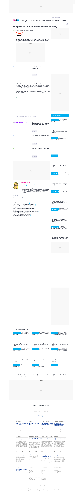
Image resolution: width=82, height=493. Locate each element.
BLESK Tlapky (19, 454)
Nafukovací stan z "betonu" (40, 136)
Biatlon (36, 423)
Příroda (33, 20)
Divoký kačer (24, 454)
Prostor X (18, 469)
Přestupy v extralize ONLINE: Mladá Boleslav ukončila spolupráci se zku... (34, 428)
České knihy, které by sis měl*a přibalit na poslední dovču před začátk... (34, 456)
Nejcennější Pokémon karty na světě (21, 212)
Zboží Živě (30, 470)
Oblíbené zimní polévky (58, 438)
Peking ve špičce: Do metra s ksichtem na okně (23, 207)
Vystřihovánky (55, 20)
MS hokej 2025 (31, 423)
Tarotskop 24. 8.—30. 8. (32, 457)
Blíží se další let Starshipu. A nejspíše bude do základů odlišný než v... (34, 443)
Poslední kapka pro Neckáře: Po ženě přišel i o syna (47, 426)
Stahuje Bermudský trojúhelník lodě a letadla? (23, 208)
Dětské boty (43, 477)
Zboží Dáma (31, 472)
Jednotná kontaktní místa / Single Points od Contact (42, 490)
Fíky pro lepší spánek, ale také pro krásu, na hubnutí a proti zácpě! (46, 428)
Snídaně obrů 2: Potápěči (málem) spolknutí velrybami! (25, 211)
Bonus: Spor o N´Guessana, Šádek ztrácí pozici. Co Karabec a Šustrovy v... (21, 472)
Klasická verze (37, 411)
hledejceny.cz (31, 469)
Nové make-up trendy (49, 424)
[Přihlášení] (67, 23)
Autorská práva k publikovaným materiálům (25, 489)
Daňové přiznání (44, 438)
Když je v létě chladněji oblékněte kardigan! (59, 429)
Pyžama (42, 473)
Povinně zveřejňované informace (55, 490)
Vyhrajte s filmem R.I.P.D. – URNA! (20, 209)
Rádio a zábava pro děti (57, 471)
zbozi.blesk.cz (31, 473)
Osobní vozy (31, 471)
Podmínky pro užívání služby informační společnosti (40, 489)
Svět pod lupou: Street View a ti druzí (21, 215)
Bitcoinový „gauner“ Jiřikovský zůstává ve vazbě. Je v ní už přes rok (22, 426)
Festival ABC (60, 455)
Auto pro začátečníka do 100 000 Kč (34, 477)
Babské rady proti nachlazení (46, 455)
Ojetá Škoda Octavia (32, 479)
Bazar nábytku (43, 479)
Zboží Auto (30, 478)
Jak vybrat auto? (31, 480)
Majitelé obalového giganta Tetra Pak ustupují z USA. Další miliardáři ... (46, 442)
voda (19, 197)
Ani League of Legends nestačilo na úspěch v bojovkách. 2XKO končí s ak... (59, 457)
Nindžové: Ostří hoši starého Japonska (21, 214)
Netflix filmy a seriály (20, 455)
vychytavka (15, 197)
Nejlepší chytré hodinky (33, 438)
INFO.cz (20, 424)
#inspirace (31, 454)
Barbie (42, 471)
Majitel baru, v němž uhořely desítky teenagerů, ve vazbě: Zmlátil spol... (21, 428)
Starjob (55, 469)
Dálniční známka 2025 (22, 439)
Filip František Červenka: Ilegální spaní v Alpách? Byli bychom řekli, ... (22, 459)
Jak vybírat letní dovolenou (58, 425)
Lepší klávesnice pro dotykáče (38, 67)
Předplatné (41, 405)
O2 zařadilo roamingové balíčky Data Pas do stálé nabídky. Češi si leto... (34, 447)
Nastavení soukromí (25, 490)
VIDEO (22, 20)
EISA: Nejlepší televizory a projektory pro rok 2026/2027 (34, 445)
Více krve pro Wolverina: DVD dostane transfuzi (24, 205)
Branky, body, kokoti (23, 469)
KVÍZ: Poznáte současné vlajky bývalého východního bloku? (21, 457)
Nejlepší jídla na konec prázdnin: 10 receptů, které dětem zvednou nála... (59, 444)
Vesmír (43, 20)
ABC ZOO (26, 21)
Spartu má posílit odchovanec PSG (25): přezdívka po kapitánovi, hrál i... (34, 430)
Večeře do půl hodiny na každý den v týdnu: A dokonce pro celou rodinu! (59, 442)
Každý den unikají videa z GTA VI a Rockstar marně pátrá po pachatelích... (59, 461)
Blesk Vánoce (18, 423)
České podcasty (56, 470)
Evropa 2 (55, 473)
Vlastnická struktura (31, 490)
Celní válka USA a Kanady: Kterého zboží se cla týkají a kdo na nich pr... (46, 446)
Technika (38, 20)
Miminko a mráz (61, 424)
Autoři (34, 405)
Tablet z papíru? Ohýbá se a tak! (40, 149)
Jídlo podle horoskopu (61, 439)
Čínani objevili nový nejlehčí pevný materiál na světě (40, 123)
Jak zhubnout (43, 423)
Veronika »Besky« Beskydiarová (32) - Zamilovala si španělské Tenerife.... (59, 427)
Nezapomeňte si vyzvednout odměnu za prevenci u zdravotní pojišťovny (46, 462)
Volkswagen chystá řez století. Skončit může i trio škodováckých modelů (47, 444)
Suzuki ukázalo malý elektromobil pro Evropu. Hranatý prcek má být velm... (21, 442)
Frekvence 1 (56, 472)
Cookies (62, 489)
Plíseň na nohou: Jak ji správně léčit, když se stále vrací (46, 460)
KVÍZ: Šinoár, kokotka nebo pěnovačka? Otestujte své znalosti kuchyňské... (59, 446)
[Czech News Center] (43, 416)
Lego (42, 472)
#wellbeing (35, 454)
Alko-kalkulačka (19, 438)
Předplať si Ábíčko (55, 17)
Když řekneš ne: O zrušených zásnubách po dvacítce (33, 459)
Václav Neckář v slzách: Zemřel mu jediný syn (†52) (46, 430)
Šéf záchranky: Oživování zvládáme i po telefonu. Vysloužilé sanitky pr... (21, 430)
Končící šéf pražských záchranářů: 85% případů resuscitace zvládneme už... (21, 474)
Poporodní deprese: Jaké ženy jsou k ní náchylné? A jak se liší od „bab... (46, 458)
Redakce (41, 485)
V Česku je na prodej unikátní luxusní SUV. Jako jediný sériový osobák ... (21, 444)
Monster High (43, 470)
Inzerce (47, 405)
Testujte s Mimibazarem (44, 469)
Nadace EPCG (49, 439)
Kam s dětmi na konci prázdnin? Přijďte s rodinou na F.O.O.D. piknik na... (59, 431)
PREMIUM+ (63, 20)
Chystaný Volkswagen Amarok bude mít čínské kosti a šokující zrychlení (21, 446)
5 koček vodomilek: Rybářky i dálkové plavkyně (23, 204)
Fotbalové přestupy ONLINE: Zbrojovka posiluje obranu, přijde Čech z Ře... (34, 426)
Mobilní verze (45, 411)
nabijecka (23, 197)
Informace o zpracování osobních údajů (54, 489)
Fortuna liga (18, 470)
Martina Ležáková (26, 182)
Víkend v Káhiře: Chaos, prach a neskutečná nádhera (21, 461)
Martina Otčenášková (46, 35)
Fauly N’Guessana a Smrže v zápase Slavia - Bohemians (21, 476)
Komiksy (48, 20)
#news (39, 454)
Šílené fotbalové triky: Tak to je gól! (21, 202)
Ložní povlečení (43, 478)
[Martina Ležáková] (16, 188)
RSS (44, 485)
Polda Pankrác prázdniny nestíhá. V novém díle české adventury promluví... (60, 459)
